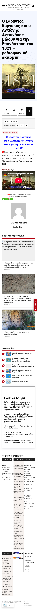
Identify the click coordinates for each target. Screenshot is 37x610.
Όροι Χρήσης (28, 560)
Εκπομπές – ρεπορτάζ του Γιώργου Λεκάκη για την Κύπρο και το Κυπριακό (18, 441)
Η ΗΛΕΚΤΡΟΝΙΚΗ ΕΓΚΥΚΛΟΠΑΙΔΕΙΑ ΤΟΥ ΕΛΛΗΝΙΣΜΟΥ (18, 8)
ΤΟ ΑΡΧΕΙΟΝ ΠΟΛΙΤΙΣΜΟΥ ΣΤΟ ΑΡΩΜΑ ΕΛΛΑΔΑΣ (19, 474)
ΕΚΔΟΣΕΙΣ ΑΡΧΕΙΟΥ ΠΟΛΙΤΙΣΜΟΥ (28, 471)
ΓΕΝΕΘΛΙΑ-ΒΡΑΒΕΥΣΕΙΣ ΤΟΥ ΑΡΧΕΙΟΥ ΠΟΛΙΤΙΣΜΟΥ (29, 482)
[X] (29, 556)
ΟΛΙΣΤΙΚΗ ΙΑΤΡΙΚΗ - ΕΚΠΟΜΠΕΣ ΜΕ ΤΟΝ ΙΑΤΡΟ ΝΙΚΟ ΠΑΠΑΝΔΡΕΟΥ (7, 579)
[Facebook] (25, 556)
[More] (29, 111)
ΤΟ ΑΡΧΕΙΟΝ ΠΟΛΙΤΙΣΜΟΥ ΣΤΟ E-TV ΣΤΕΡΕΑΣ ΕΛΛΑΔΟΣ (19, 498)
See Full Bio (17, 227)
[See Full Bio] (23, 227)
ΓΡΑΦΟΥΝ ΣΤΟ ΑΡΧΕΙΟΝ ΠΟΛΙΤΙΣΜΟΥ (28, 496)
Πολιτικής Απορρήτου (27, 565)
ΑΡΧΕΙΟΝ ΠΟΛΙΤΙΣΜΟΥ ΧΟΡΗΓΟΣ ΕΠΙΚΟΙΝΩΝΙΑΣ (28, 489)
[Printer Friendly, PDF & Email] (7, 200)
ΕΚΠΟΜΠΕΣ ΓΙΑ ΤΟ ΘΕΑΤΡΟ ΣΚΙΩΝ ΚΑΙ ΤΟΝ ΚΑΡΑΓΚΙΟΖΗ (7, 592)
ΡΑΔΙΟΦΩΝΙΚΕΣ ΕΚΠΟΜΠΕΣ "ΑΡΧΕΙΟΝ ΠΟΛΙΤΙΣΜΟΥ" (6, 561)
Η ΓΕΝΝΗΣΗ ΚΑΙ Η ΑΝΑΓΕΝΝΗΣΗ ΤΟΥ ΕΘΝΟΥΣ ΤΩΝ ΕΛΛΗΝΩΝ (19, 514)
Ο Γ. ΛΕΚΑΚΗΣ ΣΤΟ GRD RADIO (7, 585)
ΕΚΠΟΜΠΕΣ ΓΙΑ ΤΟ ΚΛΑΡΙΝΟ (6, 572)
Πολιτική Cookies (29, 562)
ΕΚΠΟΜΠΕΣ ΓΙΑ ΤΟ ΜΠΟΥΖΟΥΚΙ (6, 567)
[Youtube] (30, 556)
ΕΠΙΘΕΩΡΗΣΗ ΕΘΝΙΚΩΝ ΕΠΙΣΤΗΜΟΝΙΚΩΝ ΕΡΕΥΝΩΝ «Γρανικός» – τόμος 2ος (18, 434)
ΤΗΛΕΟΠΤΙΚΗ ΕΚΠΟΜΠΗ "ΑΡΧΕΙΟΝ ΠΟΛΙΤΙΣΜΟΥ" (18, 506)
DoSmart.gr (6, 602)
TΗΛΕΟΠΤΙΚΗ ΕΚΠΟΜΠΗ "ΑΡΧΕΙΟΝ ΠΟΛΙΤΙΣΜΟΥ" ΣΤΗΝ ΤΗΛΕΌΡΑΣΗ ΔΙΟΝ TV (19, 489)
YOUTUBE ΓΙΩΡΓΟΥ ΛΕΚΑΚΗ (19, 480)
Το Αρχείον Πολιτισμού (27, 569)
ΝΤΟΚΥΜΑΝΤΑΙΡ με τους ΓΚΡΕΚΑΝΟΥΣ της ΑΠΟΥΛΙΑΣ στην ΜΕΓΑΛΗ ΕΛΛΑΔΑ (19, 535)
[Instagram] (27, 556)
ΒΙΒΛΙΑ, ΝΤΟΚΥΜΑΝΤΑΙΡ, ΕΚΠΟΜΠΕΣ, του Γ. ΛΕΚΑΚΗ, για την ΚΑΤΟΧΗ (29, 505)
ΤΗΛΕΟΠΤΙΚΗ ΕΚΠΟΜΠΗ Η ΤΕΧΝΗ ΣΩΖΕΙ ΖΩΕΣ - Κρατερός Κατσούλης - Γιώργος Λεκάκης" (19, 524)
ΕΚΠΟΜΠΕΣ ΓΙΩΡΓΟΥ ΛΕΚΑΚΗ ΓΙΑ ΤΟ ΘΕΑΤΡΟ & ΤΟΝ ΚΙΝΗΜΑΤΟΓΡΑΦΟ (19, 545)
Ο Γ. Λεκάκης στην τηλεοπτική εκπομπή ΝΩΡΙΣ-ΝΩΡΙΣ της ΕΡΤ (18, 467)
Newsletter (35, 305)
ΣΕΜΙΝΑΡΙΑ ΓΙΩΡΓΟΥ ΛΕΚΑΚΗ (29, 476)
